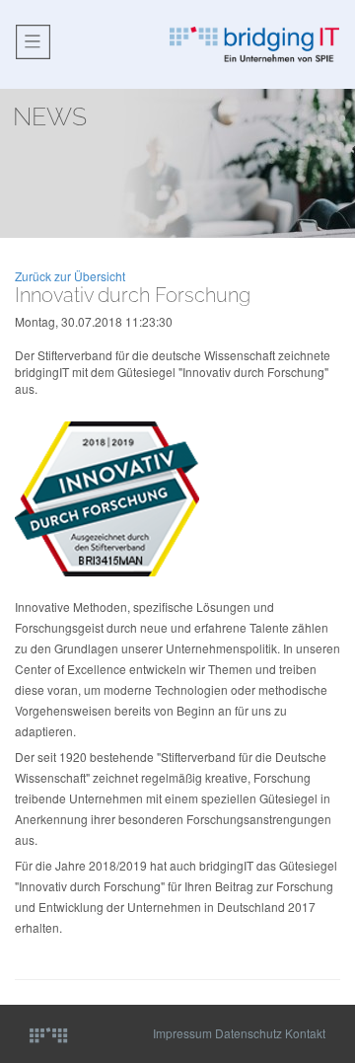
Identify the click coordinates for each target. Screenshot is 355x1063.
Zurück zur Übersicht (70, 275)
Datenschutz (248, 1033)
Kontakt (305, 1033)
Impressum (182, 1033)
